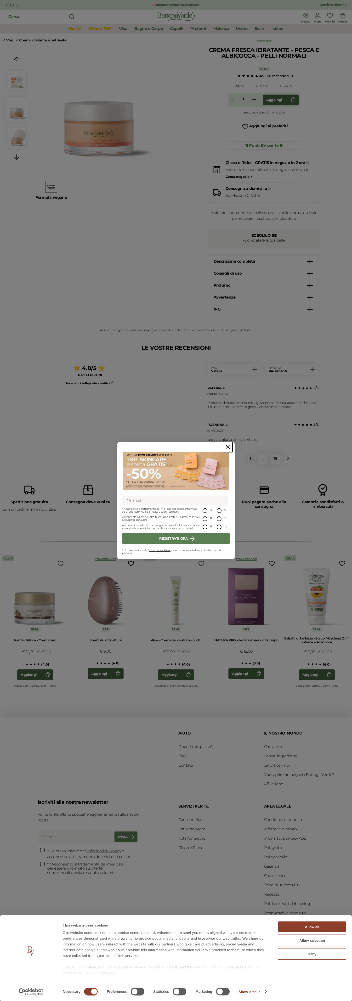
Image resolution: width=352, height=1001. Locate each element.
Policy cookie (275, 857)
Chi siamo (273, 746)
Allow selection (312, 940)
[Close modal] (228, 447)
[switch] (137, 991)
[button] (17, 60)
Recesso (271, 894)
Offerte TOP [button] (100, 28)
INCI (217, 309)
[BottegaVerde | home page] (176, 17)
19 (275, 458)
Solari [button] (260, 28)
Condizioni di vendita (283, 819)
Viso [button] (123, 28)
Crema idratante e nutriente (42, 40)
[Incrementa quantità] (254, 100)
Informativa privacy (281, 829)
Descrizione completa (234, 261)
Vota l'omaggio (191, 838)
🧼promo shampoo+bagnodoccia (176, 4)
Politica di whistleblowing (287, 903)
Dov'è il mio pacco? (195, 746)
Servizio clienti (332, 5)
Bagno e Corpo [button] (148, 28)
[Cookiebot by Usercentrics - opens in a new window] (31, 991)
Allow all (312, 927)
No (225, 510)
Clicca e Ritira (190, 847)
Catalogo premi (192, 829)
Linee (278, 28)
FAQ (182, 756)
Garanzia (271, 866)
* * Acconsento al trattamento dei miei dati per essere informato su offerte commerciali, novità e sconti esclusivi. (85, 868)
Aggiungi (274, 100)
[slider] (244, 76)
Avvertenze (225, 297)
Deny (312, 954)
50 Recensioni (278, 76)
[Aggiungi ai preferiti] (60, 563)
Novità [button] (75, 28)
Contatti (185, 765)
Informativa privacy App (285, 838)
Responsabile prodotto (285, 913)
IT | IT (11, 5)
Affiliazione (273, 784)
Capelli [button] (176, 28)
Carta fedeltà (189, 819)
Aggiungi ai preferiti (268, 126)
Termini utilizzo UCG (282, 885)
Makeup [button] (221, 28)
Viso (9, 40)
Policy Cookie (96, 973)
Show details (249, 992)
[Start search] (72, 17)
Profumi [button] (198, 28)
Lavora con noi (277, 765)
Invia (123, 837)
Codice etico (275, 875)
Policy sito (273, 847)
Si (211, 510)
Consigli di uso (228, 273)
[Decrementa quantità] (232, 100)
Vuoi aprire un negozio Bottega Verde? (299, 774)
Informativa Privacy (160, 550)
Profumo (222, 285)
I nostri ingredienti (280, 756)
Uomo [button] (241, 28)
